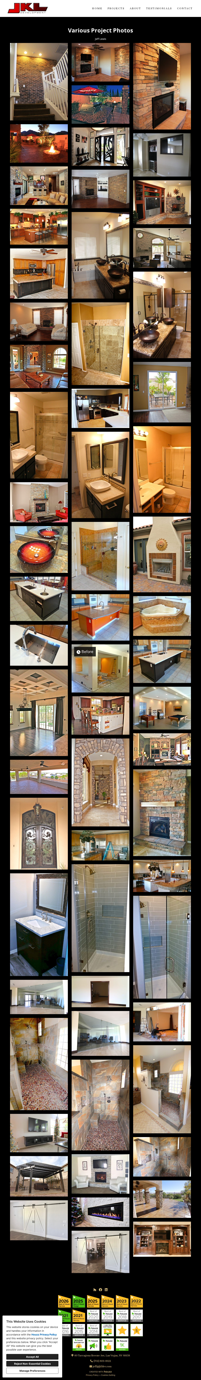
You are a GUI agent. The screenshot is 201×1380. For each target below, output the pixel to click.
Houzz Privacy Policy (44, 1334)
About (135, 8)
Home (97, 8)
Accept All (32, 1356)
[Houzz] (94, 1289)
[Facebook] (100, 1289)
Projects (116, 8)
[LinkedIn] (106, 1289)
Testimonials (159, 8)
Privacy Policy (92, 1375)
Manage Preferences (32, 1370)
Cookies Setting (108, 1375)
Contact (185, 8)
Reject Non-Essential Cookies (32, 1363)
